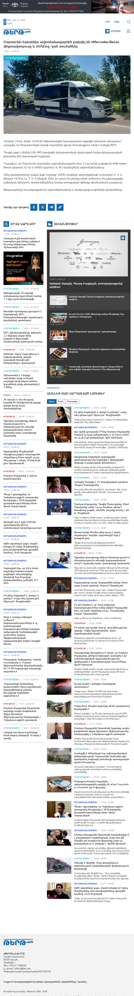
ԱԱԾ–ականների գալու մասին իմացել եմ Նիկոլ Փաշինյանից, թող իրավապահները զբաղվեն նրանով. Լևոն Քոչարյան (21, 548)
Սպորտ (7, 395)
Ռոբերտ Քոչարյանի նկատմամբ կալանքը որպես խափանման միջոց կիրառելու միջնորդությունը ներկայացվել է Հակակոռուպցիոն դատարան (22, 714)
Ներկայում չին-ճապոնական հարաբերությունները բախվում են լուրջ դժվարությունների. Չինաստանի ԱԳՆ (21, 243)
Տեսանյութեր (66, 224)
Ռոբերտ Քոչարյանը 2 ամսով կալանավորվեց (20, 477)
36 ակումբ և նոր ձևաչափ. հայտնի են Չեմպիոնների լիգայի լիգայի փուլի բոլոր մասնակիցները (22, 404)
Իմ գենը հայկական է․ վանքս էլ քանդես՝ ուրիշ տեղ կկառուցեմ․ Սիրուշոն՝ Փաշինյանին (21, 598)
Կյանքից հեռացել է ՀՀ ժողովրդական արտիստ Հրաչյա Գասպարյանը (101, 483)
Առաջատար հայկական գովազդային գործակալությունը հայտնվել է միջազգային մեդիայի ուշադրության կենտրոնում (99, 459)
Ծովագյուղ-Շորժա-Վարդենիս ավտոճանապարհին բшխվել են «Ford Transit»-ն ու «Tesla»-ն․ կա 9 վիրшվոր (101, 784)
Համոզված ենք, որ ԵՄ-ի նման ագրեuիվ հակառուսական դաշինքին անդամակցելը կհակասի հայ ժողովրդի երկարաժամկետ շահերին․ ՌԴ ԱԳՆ (20, 575)
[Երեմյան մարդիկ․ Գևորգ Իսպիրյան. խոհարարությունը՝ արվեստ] (89, 254)
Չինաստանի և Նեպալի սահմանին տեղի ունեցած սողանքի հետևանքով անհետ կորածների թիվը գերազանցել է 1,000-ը (21, 381)
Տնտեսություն (82, 452)
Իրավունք (9, 350)
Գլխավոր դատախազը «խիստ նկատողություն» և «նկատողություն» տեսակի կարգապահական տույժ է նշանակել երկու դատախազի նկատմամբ (20, 428)
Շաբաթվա (72, 401)
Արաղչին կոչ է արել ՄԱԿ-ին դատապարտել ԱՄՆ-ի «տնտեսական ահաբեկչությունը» (22, 525)
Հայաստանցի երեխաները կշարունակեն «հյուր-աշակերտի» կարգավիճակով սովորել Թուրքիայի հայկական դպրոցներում (22, 689)
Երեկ (60, 401)
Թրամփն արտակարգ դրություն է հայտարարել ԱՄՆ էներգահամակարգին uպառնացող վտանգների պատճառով (23, 316)
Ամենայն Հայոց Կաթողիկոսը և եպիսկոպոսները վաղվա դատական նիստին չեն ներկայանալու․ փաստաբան (21, 358)
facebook (33, 207)
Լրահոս (116, 31)
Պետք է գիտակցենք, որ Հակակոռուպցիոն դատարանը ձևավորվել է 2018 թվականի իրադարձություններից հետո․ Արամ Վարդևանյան (20, 500)
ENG (116, 21)
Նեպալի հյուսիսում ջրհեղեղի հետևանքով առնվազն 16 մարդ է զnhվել (22, 735)
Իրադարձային (16, 58)
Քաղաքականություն (15, 231)
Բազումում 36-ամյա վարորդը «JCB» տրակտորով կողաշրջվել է (102, 707)
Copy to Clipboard (60, 207)
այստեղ (81, 981)
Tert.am (17, 32)
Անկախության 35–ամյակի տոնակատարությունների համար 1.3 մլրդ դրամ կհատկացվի (22, 296)
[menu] (128, 31)
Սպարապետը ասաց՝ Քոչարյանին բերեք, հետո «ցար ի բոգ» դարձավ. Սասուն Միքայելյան (101, 584)
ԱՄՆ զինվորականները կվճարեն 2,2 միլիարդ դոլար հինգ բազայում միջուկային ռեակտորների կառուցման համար (23, 337)
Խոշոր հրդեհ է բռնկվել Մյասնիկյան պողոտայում (95, 685)
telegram (51, 207)
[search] (129, 22)
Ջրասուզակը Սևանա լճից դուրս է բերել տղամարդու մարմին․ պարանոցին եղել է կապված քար (97, 535)
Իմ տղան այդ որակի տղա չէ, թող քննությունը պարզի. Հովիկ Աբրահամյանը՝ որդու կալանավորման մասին (100, 630)
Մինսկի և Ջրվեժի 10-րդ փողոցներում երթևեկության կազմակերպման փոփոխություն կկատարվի (101, 865)
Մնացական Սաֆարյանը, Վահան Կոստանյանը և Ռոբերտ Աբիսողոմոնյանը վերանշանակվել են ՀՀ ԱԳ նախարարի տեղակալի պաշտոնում (23, 665)
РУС (108, 21)
